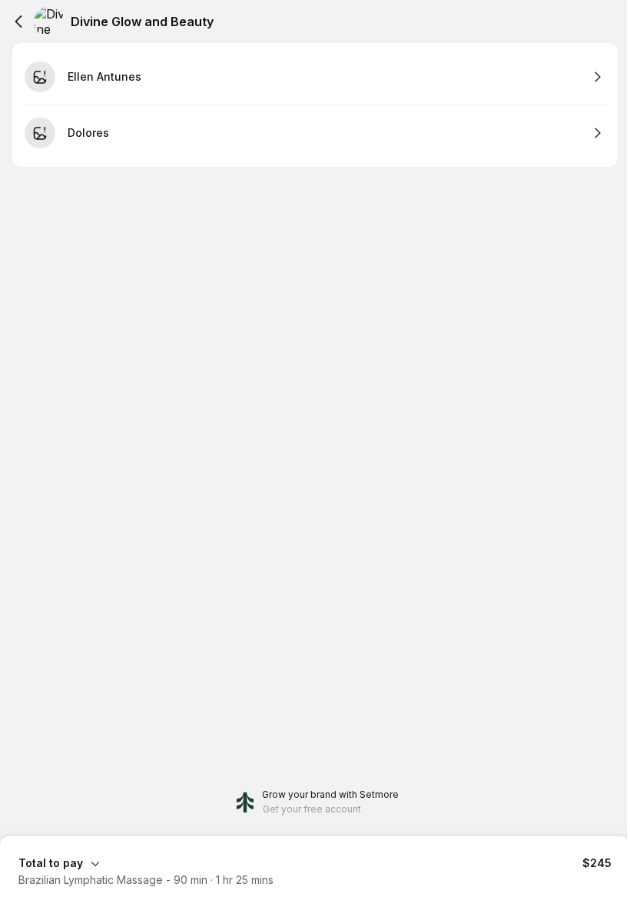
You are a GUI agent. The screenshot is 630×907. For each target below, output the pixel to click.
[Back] (18, 21)
